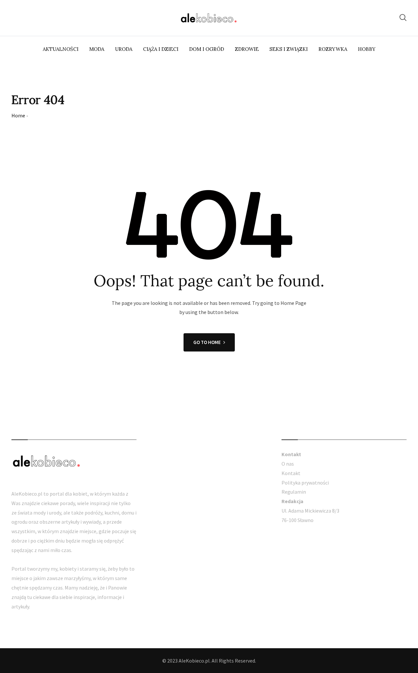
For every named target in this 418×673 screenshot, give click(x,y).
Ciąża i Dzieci (160, 49)
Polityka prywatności (305, 482)
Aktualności (60, 49)
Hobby (367, 49)
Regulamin (293, 491)
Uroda (123, 49)
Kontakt (290, 473)
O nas (287, 463)
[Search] (403, 17)
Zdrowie (247, 49)
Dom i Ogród (206, 49)
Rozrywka (332, 49)
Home (18, 115)
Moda (96, 49)
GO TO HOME (207, 342)
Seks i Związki (288, 49)
